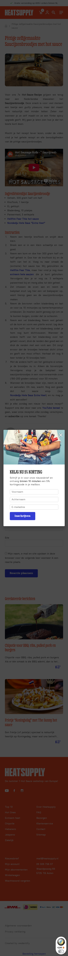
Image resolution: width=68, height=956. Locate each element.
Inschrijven (23, 516)
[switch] (61, 951)
